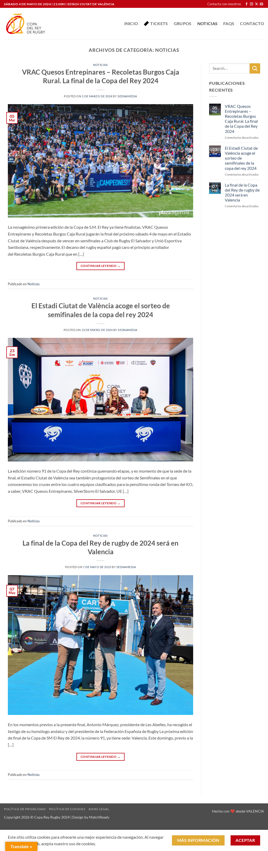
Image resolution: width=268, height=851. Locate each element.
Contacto (252, 23)
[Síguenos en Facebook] (246, 4)
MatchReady (99, 817)
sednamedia (127, 96)
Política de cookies (67, 809)
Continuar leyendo (100, 266)
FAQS (228, 23)
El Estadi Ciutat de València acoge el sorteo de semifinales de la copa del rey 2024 (241, 158)
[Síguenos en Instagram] (251, 4)
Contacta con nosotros (224, 4)
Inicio (131, 23)
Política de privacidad (25, 809)
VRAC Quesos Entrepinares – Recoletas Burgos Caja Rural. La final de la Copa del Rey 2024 (241, 119)
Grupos (183, 23)
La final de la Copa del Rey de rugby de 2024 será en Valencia (242, 192)
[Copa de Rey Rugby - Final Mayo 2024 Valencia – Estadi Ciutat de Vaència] (25, 23)
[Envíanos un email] (261, 4)
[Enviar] (255, 68)
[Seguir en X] (256, 4)
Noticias (207, 23)
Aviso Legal (98, 809)
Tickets (159, 23)
